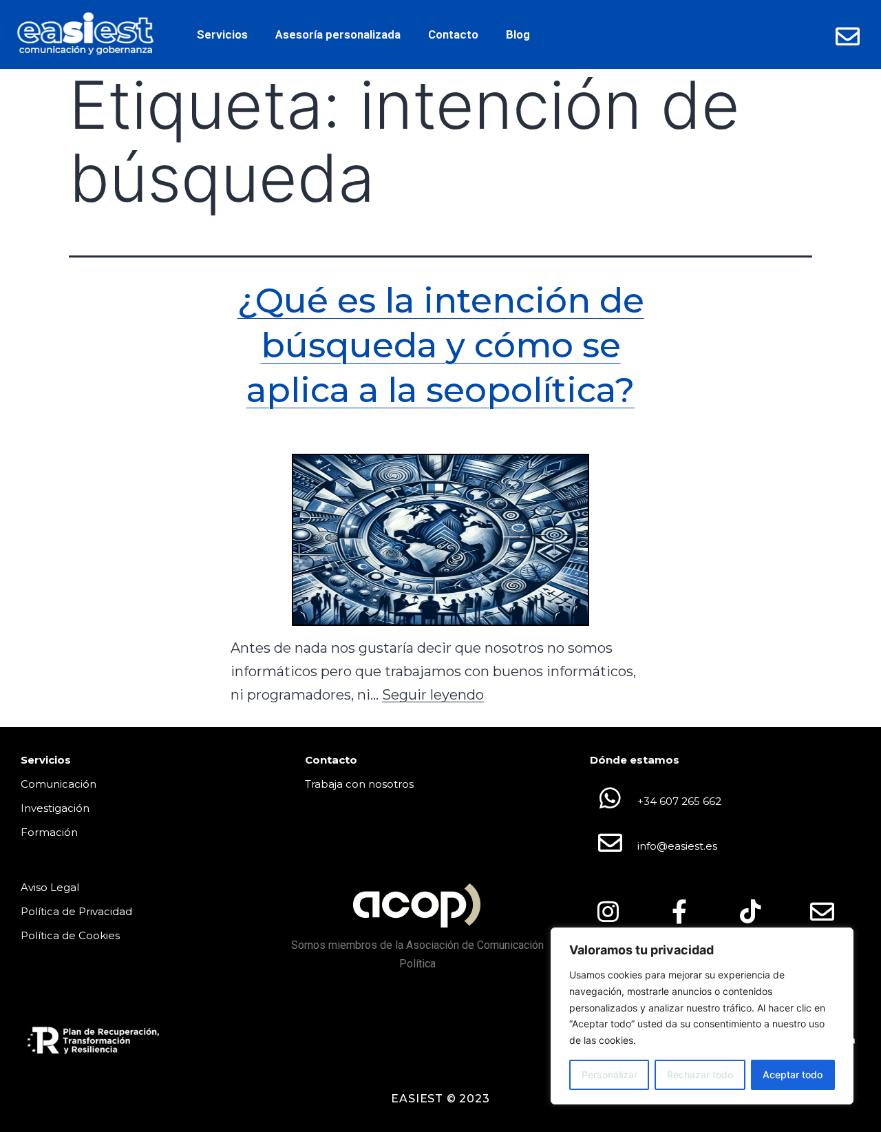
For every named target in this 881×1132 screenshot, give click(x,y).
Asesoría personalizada (338, 34)
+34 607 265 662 (679, 801)
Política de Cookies (70, 935)
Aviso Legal (50, 887)
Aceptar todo (792, 1074)
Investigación (55, 808)
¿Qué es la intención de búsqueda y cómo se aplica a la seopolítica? (440, 345)
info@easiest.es (677, 845)
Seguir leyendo (433, 694)
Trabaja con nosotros (359, 783)
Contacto (453, 34)
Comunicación (58, 783)
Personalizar (609, 1074)
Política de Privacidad (76, 911)
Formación (49, 832)
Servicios (222, 34)
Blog (518, 34)
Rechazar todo (700, 1074)
